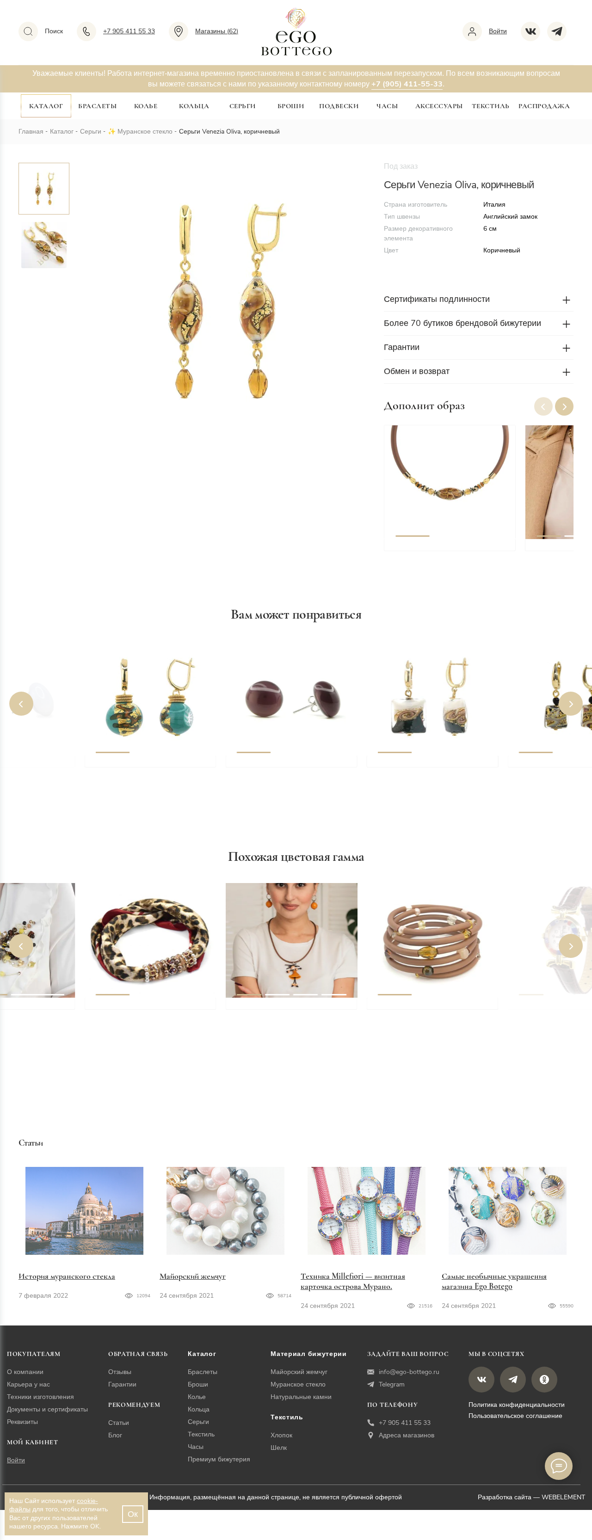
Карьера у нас (28, 1384)
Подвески (338, 106)
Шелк (279, 1447)
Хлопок (281, 1435)
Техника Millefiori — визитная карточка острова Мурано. (353, 1281)
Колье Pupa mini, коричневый (292, 1007)
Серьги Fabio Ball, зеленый (144, 765)
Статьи (118, 1422)
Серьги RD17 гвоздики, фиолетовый (278, 771)
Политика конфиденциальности (517, 1404)
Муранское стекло (145, 131)
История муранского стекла (66, 1276)
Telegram (392, 1384)
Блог (115, 1435)
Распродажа (544, 106)
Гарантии (122, 1384)
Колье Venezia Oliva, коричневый (431, 555)
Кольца (194, 106)
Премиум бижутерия (219, 1459)
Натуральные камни (301, 1397)
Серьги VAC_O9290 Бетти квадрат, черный (425, 771)
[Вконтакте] (534, 31)
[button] (564, 406)
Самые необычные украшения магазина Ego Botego (494, 1281)
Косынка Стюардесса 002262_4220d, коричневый (144, 1013)
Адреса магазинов (406, 1435)
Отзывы (119, 1372)
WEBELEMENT (563, 1497)
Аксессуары (439, 106)
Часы (387, 106)
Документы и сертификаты (47, 1409)
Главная (30, 131)
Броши (291, 106)
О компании (25, 1372)
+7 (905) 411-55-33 (407, 84)
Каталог (46, 106)
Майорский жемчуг (193, 1276)
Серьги (242, 106)
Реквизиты (22, 1421)
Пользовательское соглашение (515, 1415)
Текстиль (491, 106)
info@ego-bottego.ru (409, 1372)
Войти (16, 1460)
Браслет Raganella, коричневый (435, 1007)
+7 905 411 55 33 (405, 1422)
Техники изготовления (40, 1397)
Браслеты (97, 106)
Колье (146, 106)
